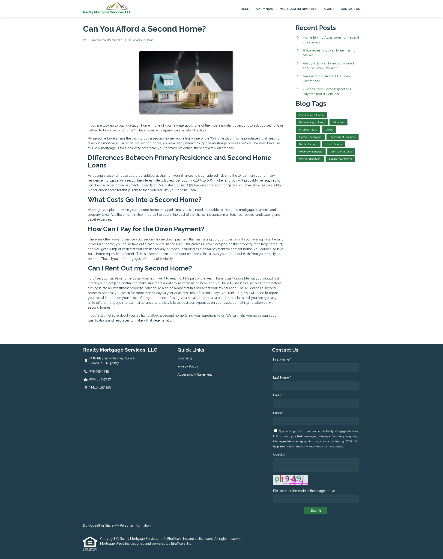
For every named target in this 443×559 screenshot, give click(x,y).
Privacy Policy (187, 366)
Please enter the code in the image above (304, 491)
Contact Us (350, 9)
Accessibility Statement (194, 374)
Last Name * (282, 377)
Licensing (184, 358)
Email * (278, 395)
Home (245, 9)
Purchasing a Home (141, 40)
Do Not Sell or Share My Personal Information (117, 525)
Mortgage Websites (115, 543)
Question (280, 454)
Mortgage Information (298, 9)
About (329, 9)
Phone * (279, 413)
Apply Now (264, 9)
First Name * (282, 359)
